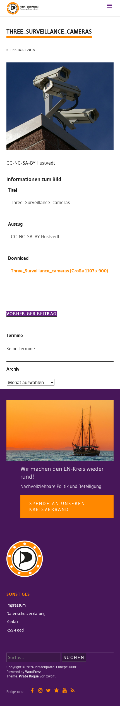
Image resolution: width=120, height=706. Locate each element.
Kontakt (13, 621)
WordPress (33, 672)
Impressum (16, 605)
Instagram (40, 690)
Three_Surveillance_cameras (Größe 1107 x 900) (59, 270)
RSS (72, 690)
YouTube (64, 690)
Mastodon (56, 690)
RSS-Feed (15, 630)
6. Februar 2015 (20, 50)
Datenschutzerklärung (25, 613)
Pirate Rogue (29, 676)
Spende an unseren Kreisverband (57, 506)
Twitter (48, 690)
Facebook (32, 690)
